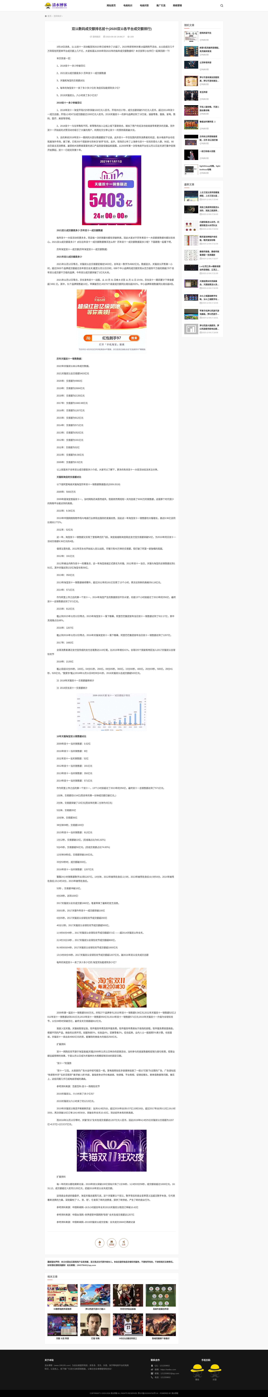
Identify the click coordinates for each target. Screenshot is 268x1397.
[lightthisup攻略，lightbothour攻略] (191, 169)
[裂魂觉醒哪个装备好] (161, 1324)
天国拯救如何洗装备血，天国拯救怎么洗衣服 (209, 284)
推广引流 (160, 5)
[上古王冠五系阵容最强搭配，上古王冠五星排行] (191, 196)
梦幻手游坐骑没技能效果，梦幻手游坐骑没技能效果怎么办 (209, 80)
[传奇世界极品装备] (128, 1295)
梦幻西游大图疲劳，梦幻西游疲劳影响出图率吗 (209, 328)
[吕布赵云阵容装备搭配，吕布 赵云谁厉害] (191, 140)
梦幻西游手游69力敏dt (95, 1309)
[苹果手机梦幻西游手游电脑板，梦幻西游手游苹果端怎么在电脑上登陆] (191, 314)
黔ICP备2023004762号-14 (148, 1393)
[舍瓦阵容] (191, 95)
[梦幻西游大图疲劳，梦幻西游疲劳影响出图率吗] (191, 329)
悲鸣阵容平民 (205, 33)
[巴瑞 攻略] (95, 1324)
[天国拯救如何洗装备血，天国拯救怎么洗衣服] (191, 284)
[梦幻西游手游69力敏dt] (95, 1295)
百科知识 (57, 16)
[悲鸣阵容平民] (191, 36)
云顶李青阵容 (205, 62)
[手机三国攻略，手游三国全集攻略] (191, 110)
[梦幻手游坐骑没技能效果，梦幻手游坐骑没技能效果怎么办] (191, 81)
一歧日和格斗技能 (207, 151)
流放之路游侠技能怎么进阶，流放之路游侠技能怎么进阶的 (209, 210)
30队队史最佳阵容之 (128, 1338)
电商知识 (127, 5)
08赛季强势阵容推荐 (62, 1309)
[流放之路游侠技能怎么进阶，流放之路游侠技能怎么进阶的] (191, 210)
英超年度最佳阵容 (161, 1309)
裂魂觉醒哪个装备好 (161, 1338)
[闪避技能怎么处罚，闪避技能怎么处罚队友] (191, 225)
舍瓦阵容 (203, 92)
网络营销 (177, 5)
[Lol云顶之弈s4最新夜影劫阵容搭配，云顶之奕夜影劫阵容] (191, 270)
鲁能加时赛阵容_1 (208, 122)
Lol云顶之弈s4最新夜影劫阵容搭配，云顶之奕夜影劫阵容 (210, 269)
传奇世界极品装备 (128, 1309)
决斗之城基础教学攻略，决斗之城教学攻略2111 (210, 299)
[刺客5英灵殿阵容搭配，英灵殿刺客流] (191, 51)
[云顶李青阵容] (191, 66)
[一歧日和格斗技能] (191, 155)
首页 (49, 16)
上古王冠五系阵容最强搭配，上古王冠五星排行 (209, 195)
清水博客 (56, 5)
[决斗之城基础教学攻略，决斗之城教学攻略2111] (191, 299)
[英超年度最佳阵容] (161, 1295)
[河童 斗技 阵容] (62, 1324)
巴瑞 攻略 (95, 1338)
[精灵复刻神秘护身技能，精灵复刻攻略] (191, 240)
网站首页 (111, 5)
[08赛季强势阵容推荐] (62, 1295)
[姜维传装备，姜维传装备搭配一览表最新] (191, 255)
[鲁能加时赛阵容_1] (191, 125)
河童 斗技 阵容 (62, 1338)
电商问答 (144, 5)
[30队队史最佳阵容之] (128, 1324)
